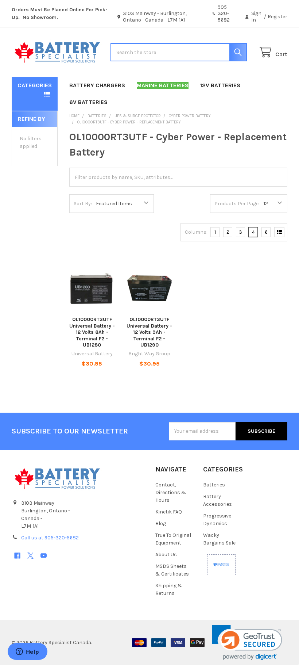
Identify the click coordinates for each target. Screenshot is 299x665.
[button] (247, 642)
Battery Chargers (97, 85)
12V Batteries (220, 85)
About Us (166, 554)
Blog (160, 523)
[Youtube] (43, 555)
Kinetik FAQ (168, 512)
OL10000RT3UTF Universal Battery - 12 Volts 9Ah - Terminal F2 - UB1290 (149, 332)
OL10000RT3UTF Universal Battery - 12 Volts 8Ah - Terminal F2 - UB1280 (92, 332)
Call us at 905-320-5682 (50, 538)
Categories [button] (35, 85)
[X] (30, 555)
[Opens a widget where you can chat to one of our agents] (27, 652)
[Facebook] (17, 555)
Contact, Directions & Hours (170, 492)
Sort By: (83, 203)
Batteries (214, 485)
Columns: (196, 232)
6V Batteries (88, 102)
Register (277, 17)
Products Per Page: (237, 203)
